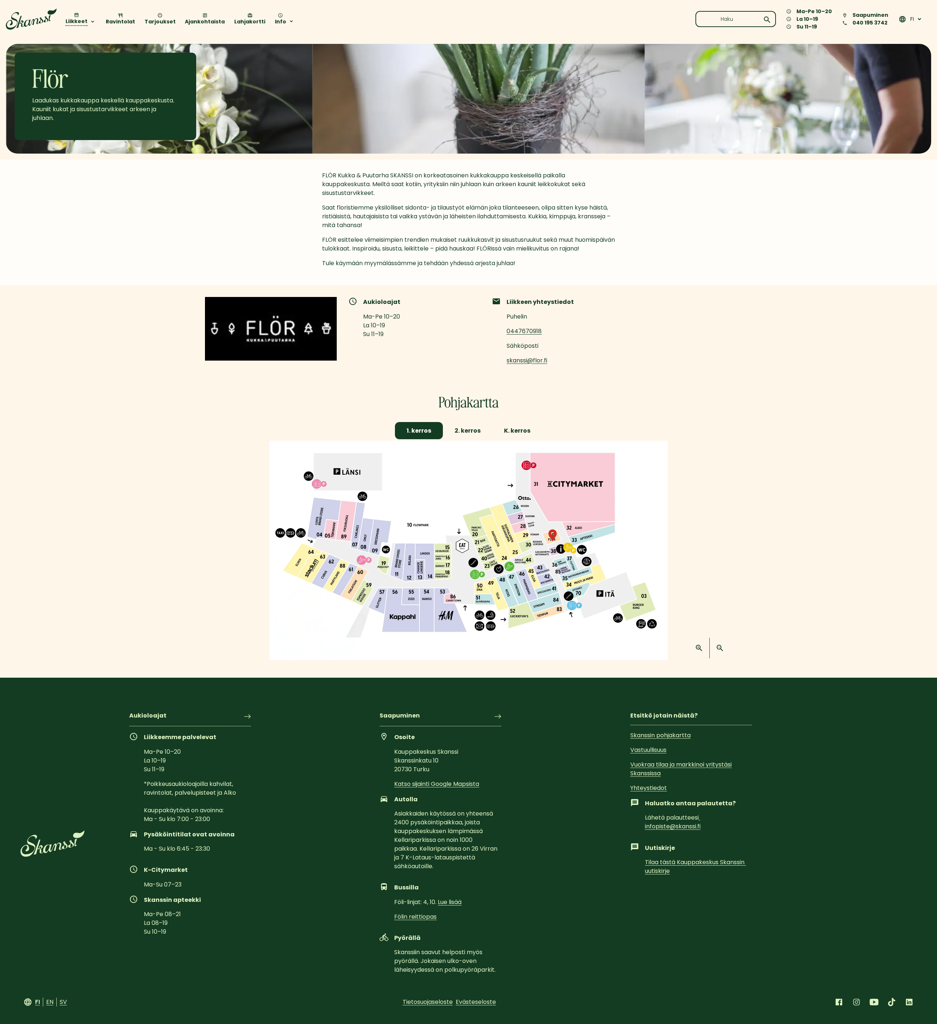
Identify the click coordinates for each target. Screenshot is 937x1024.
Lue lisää (450, 902)
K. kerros (517, 430)
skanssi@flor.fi (527, 360)
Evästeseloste (476, 1002)
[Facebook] (839, 1002)
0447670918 (524, 331)
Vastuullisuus (648, 750)
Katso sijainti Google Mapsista (436, 784)
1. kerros (419, 430)
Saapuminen (400, 716)
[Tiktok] (891, 1002)
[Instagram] (856, 1002)
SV (63, 1002)
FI (37, 1002)
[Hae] (767, 19)
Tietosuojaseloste (428, 1002)
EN (49, 1002)
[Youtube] (874, 1002)
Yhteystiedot (648, 788)
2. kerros (468, 430)
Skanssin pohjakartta (660, 735)
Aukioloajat (148, 716)
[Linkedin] (909, 1002)
